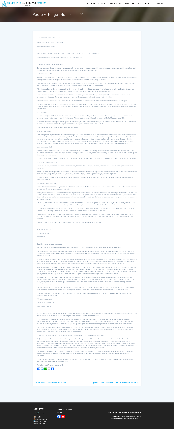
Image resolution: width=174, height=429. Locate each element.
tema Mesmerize (132, 419)
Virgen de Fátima (114, 3)
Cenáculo (129, 3)
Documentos (157, 3)
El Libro (101, 3)
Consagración (142, 3)
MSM (92, 3)
